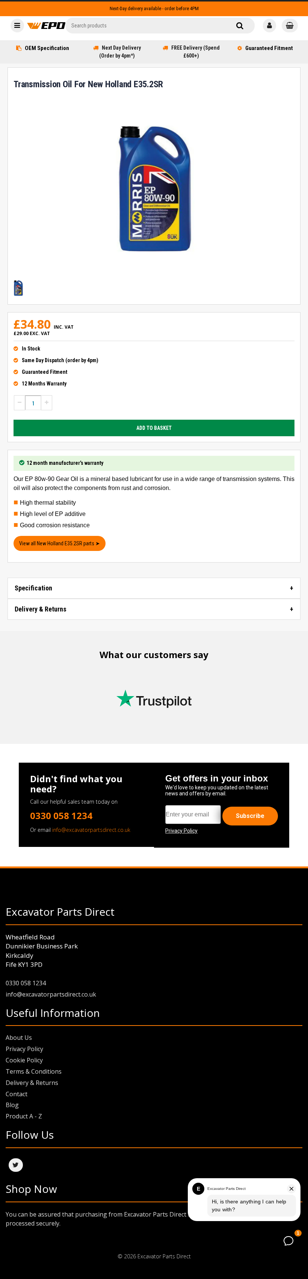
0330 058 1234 (61, 815)
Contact (16, 1094)
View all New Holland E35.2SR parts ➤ (59, 543)
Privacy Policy (24, 1049)
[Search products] (240, 25)
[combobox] (160, 25)
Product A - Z (24, 1116)
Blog (12, 1105)
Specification (33, 588)
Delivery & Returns (40, 609)
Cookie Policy (24, 1060)
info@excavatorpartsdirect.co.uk (91, 829)
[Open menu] (17, 25)
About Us (19, 1037)
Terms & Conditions (34, 1071)
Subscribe (250, 815)
